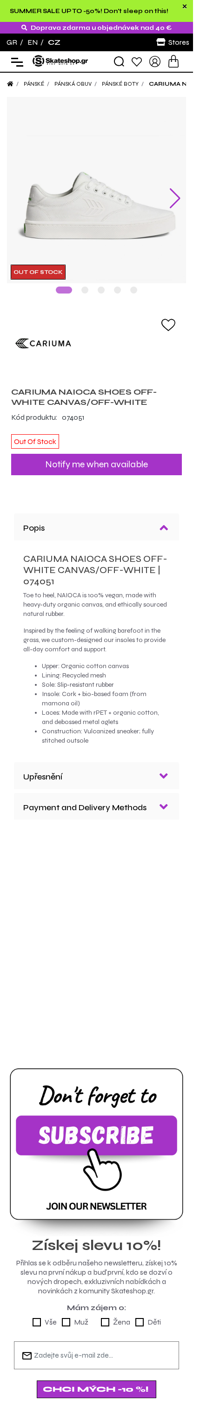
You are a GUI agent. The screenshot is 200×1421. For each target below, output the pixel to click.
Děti (154, 1315)
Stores (178, 42)
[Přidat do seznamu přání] (168, 317)
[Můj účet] (154, 60)
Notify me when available (96, 457)
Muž (81, 1315)
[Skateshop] (60, 60)
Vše (51, 1315)
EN (32, 42)
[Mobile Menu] (15, 62)
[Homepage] (10, 84)
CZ (54, 42)
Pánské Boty (120, 84)
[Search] (119, 61)
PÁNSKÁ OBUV (73, 84)
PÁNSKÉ (34, 84)
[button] (64, 283)
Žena (121, 1315)
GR (12, 42)
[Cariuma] (96, 336)
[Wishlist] (137, 61)
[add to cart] (173, 61)
